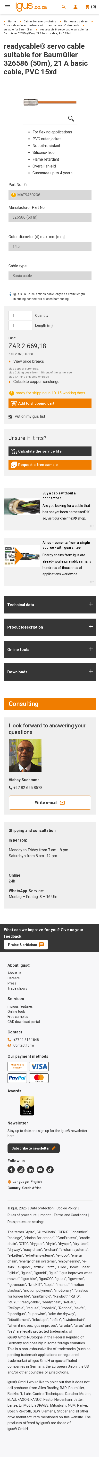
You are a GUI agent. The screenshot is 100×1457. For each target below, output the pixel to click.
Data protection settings (26, 1222)
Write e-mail (46, 802)
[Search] (64, 7)
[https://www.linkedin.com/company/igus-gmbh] (30, 1169)
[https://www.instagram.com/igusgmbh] (21, 1169)
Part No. (15, 184)
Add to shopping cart (32, 404)
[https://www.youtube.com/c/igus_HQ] (40, 1169)
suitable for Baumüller (18, 29)
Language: (27, 1182)
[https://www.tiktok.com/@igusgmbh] (50, 1169)
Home (12, 21)
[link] (50, 453)
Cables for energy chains (40, 21)
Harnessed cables (76, 21)
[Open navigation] (7, 7)
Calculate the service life (37, 452)
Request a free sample (34, 466)
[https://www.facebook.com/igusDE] (11, 1169)
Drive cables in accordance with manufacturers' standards (41, 25)
